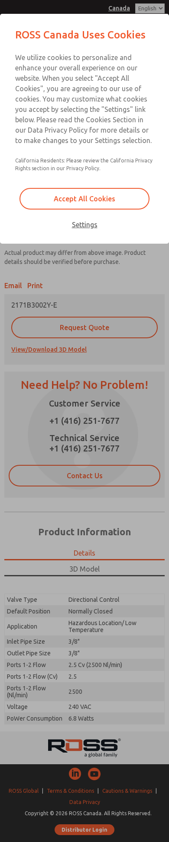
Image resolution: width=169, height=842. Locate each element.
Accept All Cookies (84, 199)
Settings (85, 225)
